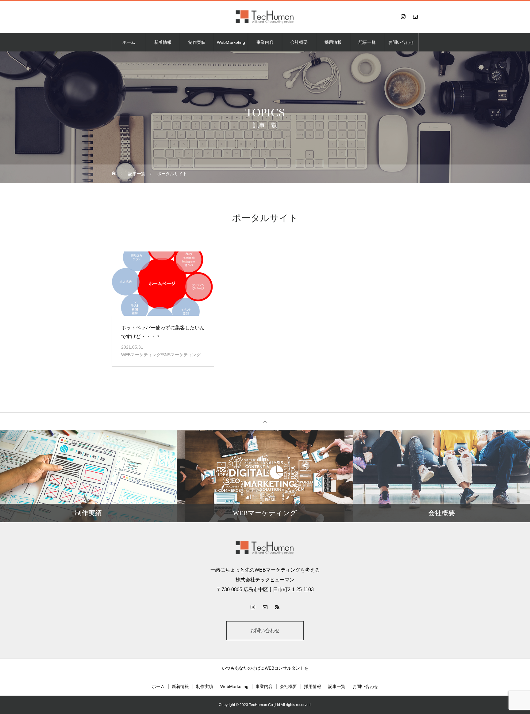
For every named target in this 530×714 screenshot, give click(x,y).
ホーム (128, 42)
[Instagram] (403, 16)
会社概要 (299, 42)
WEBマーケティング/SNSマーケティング (161, 354)
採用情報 (333, 42)
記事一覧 (367, 42)
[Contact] (415, 16)
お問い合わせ (401, 42)
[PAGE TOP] (265, 421)
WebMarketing (231, 42)
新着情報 (162, 42)
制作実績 (196, 42)
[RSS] (277, 607)
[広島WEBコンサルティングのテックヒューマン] (265, 17)
